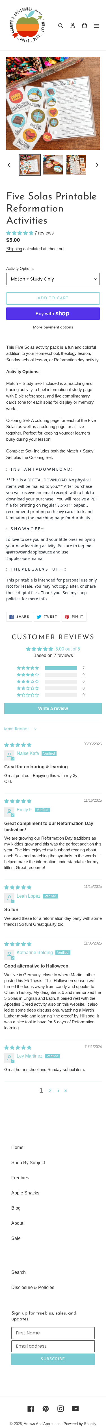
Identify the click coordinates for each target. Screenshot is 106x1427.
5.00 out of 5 (67, 649)
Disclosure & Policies (32, 1287)
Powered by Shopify (80, 1424)
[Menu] (96, 25)
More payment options (53, 327)
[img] (17, 745)
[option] (30, 165)
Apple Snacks (25, 1193)
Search (18, 1272)
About (17, 1223)
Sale (16, 1238)
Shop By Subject (28, 1162)
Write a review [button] (53, 708)
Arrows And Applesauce (43, 1424)
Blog (16, 1208)
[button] (20, 233)
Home (17, 1147)
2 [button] (50, 1090)
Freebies (20, 1177)
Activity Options (20, 268)
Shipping (14, 248)
